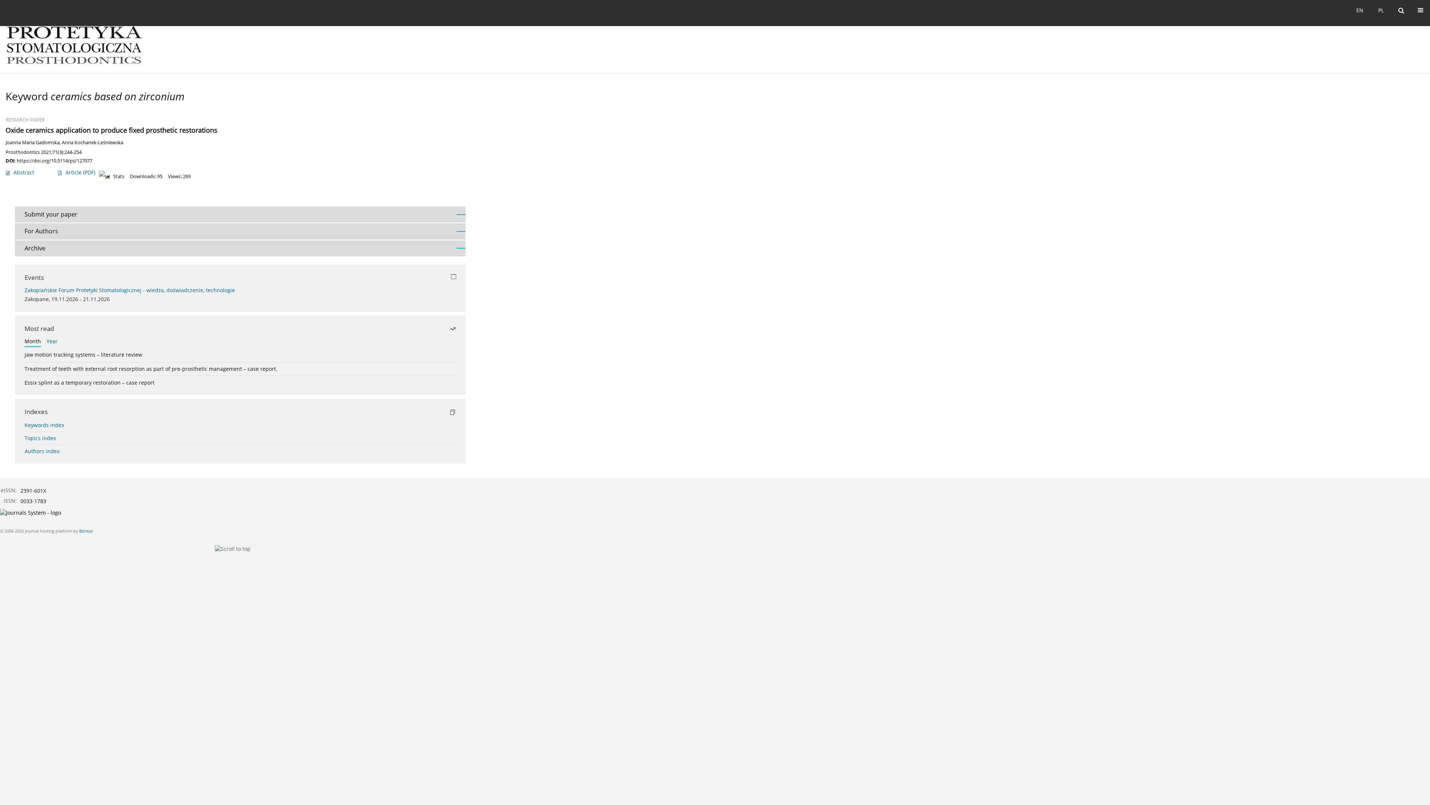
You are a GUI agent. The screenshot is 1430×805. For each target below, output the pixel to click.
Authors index (42, 451)
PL (1381, 10)
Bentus (86, 531)
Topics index (40, 438)
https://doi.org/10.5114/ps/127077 (54, 160)
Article (80, 172)
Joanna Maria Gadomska (33, 142)
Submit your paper (51, 214)
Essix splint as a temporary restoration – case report (90, 382)
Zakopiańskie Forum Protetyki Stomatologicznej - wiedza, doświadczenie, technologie (130, 290)
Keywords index (44, 425)
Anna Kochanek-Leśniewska (92, 142)
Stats (118, 176)
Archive (35, 248)
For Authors (41, 231)
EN (1359, 10)
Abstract (23, 172)
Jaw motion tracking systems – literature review (83, 354)
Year (52, 341)
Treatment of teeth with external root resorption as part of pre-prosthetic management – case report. (151, 368)
